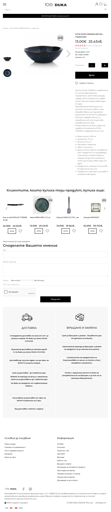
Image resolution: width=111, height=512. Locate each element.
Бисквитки (8, 454)
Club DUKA (61, 454)
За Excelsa (61, 447)
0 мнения (89, 45)
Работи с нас (62, 461)
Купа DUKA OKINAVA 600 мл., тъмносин (24, 28)
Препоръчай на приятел (66, 477)
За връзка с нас (63, 451)
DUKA (88, 52)
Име (4, 250)
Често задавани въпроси (14, 451)
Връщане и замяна (64, 464)
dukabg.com (100, 503)
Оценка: (6, 280)
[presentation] (5, 208)
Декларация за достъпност (67, 480)
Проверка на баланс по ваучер (68, 474)
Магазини (60, 457)
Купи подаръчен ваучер (66, 470)
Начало (5, 28)
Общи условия (10, 444)
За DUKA (60, 444)
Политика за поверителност (15, 447)
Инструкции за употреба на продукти (71, 467)
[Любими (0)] (100, 4)
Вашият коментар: (9, 262)
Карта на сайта (10, 457)
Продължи (55, 299)
